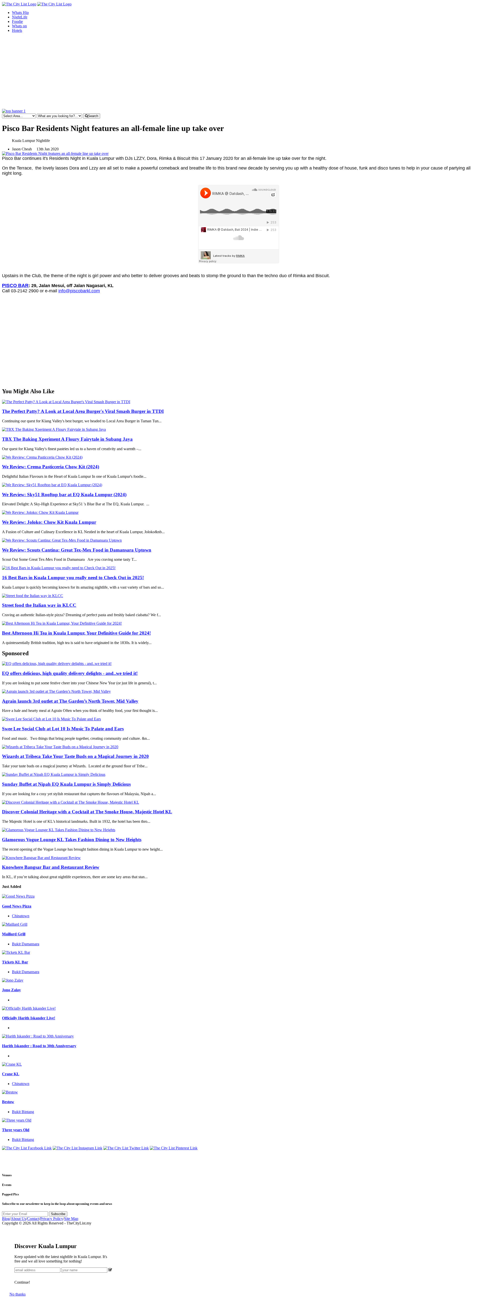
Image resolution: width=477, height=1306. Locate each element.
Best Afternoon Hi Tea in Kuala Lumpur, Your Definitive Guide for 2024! (76, 633)
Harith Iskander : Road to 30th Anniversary (39, 1046)
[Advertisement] (238, 71)
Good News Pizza (16, 906)
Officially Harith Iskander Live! (28, 1018)
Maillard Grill (13, 934)
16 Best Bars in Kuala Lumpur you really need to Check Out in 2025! (73, 577)
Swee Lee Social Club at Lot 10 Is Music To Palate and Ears (63, 728)
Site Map (71, 1219)
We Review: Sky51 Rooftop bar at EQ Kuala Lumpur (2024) (64, 494)
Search (93, 116)
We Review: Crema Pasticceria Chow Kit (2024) (50, 466)
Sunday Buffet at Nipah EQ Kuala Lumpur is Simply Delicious (66, 784)
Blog (6, 1219)
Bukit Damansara (25, 944)
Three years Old (15, 1130)
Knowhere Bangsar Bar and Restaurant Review (50, 867)
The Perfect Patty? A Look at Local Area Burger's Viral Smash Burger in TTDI (83, 411)
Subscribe (58, 1214)
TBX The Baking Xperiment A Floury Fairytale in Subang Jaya (67, 439)
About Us (18, 1219)
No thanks (17, 1294)
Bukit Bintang (23, 1112)
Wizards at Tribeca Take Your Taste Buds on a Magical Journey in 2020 (75, 756)
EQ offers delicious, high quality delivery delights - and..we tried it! (70, 673)
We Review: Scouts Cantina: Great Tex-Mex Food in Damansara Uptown (76, 550)
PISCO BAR (15, 285)
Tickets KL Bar (15, 962)
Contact (33, 1219)
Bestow (8, 1102)
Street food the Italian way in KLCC (39, 605)
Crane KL (10, 1074)
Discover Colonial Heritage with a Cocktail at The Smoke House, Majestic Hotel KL (87, 811)
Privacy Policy (51, 1219)
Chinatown (20, 916)
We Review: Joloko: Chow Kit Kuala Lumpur (49, 522)
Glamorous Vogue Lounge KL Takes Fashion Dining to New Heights (71, 839)
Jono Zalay (11, 990)
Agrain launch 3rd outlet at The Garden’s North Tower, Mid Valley (70, 701)
